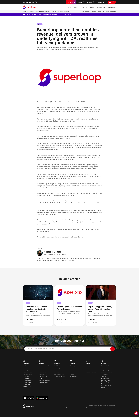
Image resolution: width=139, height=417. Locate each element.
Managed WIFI (42, 372)
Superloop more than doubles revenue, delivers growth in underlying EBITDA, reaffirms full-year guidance (48, 11)
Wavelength (57, 368)
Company (72, 366)
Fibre (24, 368)
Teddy (102, 384)
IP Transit (56, 372)
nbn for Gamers (27, 378)
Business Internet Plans (45, 366)
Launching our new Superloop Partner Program (69, 308)
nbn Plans (25, 366)
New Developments (91, 372)
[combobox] (69, 349)
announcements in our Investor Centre (69, 237)
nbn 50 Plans (26, 384)
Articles (24, 11)
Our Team (72, 368)
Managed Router (43, 374)
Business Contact (90, 368)
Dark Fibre (57, 366)
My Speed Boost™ (28, 372)
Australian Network (59, 374)
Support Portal (89, 370)
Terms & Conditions (106, 366)
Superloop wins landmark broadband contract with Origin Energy (36, 309)
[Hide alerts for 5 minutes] (115, 15)
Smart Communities (59, 376)
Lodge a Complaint (106, 370)
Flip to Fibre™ (26, 376)
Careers (72, 370)
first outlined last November (74, 157)
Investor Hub (73, 376)
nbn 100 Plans (27, 382)
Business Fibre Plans (44, 368)
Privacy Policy (105, 368)
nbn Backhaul (58, 370)
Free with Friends (27, 374)
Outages (103, 376)
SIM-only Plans (27, 370)
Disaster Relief (105, 378)
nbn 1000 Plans (27, 380)
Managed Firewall (43, 382)
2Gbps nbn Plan (27, 386)
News (39, 24)
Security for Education (44, 380)
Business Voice (43, 376)
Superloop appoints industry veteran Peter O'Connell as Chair (100, 309)
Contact (88, 366)
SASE (40, 378)
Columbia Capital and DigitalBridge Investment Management (57, 222)
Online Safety (104, 374)
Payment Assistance (106, 372)
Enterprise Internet (43, 370)
